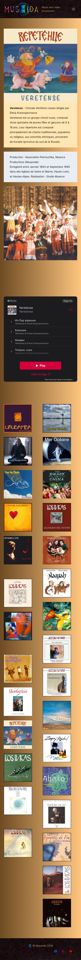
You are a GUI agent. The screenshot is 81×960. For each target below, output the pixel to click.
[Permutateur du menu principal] (73, 9)
